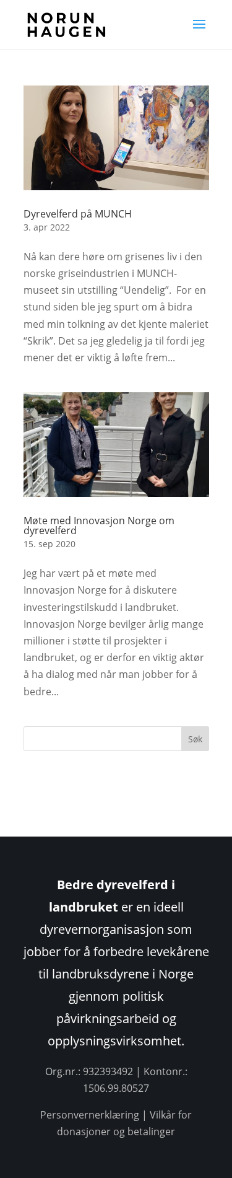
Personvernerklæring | (95, 1115)
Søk (195, 739)
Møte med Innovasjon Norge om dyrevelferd (99, 525)
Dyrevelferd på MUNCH (78, 214)
